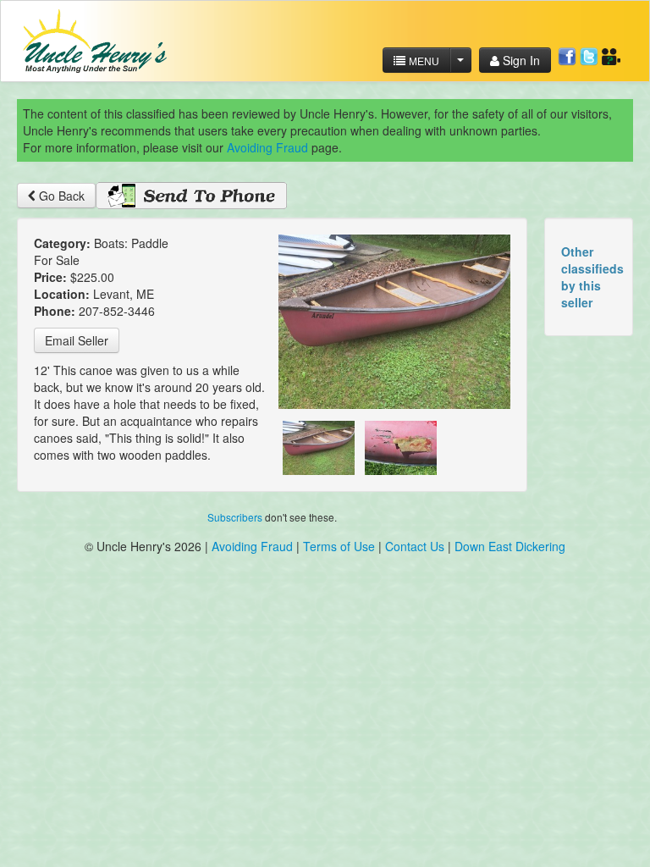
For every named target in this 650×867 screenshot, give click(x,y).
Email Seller (76, 340)
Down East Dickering (509, 546)
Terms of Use (339, 546)
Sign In (519, 60)
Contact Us (416, 546)
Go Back (60, 195)
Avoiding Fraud (267, 147)
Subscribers (234, 517)
